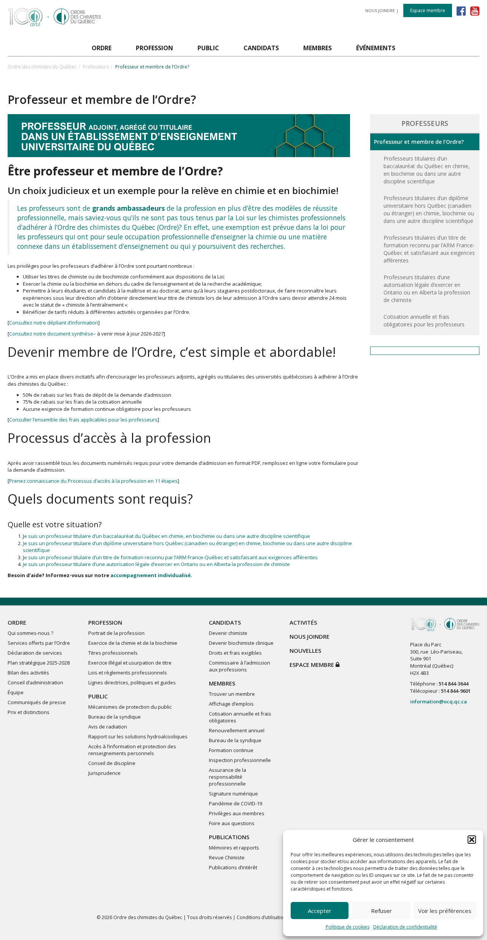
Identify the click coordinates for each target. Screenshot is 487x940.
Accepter (319, 911)
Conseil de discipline (111, 763)
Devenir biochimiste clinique (241, 642)
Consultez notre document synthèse (51, 333)
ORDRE (17, 622)
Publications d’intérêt (233, 867)
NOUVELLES (305, 650)
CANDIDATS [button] (261, 48)
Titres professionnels (113, 652)
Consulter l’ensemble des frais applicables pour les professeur (82, 419)
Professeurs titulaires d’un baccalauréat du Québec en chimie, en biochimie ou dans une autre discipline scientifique (427, 170)
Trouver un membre (232, 693)
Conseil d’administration (35, 682)
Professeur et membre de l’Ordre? (419, 141)
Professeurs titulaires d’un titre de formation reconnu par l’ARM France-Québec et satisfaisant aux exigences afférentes (429, 249)
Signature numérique (233, 793)
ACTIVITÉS (303, 622)
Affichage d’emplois (231, 703)
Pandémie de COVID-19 (235, 803)
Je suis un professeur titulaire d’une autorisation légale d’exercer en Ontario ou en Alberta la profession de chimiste (156, 564)
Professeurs (96, 67)
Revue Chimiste (227, 857)
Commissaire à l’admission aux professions (239, 666)
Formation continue (231, 750)
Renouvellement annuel (236, 730)
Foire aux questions (232, 823)
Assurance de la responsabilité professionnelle (227, 777)
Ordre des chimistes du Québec (42, 67)
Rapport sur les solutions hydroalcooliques (138, 736)
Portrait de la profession (116, 633)
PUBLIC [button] (208, 48)
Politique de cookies (347, 927)
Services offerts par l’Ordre (39, 642)
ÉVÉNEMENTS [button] (375, 48)
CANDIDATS (225, 622)
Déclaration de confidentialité (405, 927)
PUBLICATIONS (229, 837)
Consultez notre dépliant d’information (53, 322)
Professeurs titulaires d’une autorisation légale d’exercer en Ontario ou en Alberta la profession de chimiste (427, 289)
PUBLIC (98, 696)
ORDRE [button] (101, 48)
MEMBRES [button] (317, 48)
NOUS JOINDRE (380, 10)
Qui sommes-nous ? (30, 633)
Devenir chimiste (228, 633)
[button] (472, 839)
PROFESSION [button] (154, 48)
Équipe (16, 692)
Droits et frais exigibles (235, 652)
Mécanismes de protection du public (130, 706)
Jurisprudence (104, 773)
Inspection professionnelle (240, 760)
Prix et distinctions (28, 712)
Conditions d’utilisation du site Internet (278, 917)
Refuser (381, 911)
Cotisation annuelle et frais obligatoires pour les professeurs (424, 320)
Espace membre (427, 10)
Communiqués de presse (37, 702)
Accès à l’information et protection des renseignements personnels (132, 750)
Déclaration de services (35, 652)
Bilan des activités (28, 672)
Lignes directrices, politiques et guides (132, 682)
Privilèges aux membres (236, 813)
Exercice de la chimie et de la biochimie (132, 642)
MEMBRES (222, 683)
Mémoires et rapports (234, 847)
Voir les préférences (444, 911)
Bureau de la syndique (114, 716)
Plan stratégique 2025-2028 (39, 662)
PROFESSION (105, 622)
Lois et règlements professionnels (127, 672)
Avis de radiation (107, 726)
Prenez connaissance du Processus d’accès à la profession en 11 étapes (93, 480)
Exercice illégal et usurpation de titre (130, 662)
